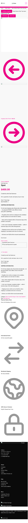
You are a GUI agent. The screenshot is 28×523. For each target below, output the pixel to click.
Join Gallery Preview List (6, 473)
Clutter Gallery (7, 8)
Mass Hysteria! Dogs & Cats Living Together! (16, 296)
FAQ (2, 468)
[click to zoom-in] (14, 34)
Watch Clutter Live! (5, 495)
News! (2, 497)
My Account (3, 481)
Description (4, 252)
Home (2, 8)
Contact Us (3, 484)
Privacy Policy (4, 470)
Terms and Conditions (6, 486)
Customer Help (4, 483)
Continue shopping (6, 11)
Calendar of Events (5, 494)
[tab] (14, 252)
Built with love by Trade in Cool (8, 512)
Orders (2, 472)
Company (3, 467)
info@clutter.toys (6, 456)
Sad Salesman (6, 298)
